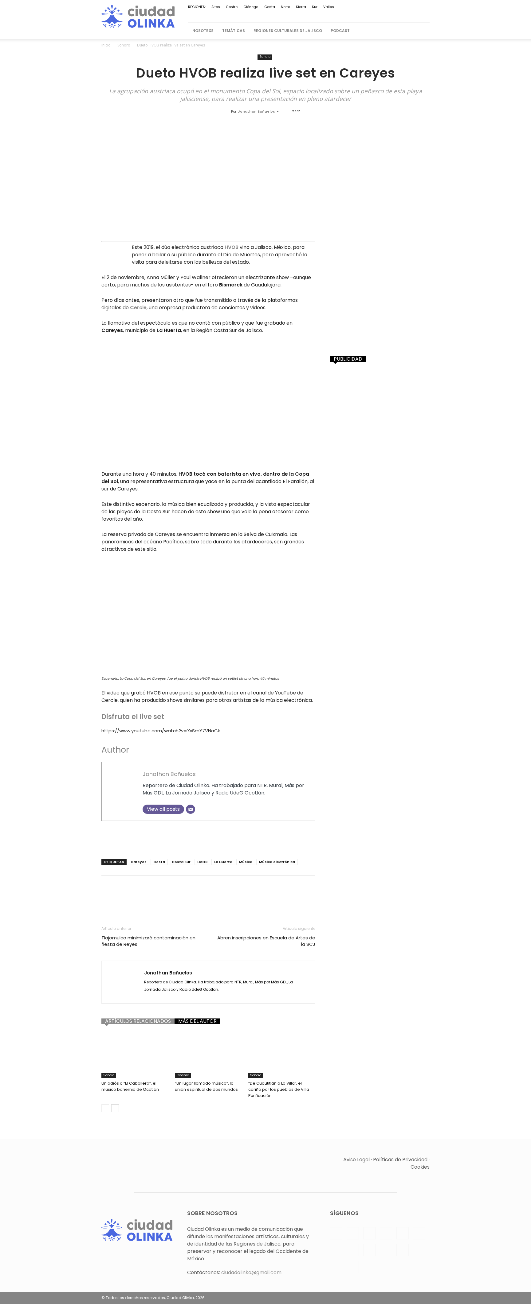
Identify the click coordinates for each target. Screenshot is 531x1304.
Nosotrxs (203, 30)
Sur (314, 6)
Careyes (139, 861)
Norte (285, 6)
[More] (249, 899)
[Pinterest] (333, 14)
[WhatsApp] (394, 14)
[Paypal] (323, 14)
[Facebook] (293, 14)
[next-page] (115, 1108)
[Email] (190, 809)
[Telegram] (364, 14)
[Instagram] (303, 14)
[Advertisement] (208, 838)
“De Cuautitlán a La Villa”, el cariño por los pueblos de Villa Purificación (278, 1089)
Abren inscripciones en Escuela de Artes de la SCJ (266, 940)
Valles (328, 6)
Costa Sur (181, 861)
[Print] (206, 899)
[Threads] (425, 14)
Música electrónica (277, 861)
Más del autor (197, 1021)
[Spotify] (354, 14)
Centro (232, 6)
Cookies (420, 1166)
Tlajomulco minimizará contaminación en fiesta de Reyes (148, 940)
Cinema (183, 1075)
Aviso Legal (356, 1159)
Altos (215, 6)
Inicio (106, 45)
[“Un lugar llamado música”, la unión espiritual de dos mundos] (208, 1055)
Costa (269, 6)
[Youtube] (404, 14)
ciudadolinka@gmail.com (251, 1272)
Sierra (301, 6)
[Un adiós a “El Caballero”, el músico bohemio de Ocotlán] (134, 1055)
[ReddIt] (178, 899)
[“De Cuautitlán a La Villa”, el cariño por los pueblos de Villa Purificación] (281, 1055)
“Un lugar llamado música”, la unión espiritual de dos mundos (206, 1086)
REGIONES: (197, 6)
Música (245, 861)
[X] (384, 14)
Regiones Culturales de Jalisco (288, 30)
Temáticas (233, 30)
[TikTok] (374, 14)
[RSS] (343, 14)
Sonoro (123, 45)
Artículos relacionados (138, 1021)
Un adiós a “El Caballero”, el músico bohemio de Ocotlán (130, 1086)
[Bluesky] (414, 14)
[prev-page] (105, 1108)
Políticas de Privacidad (400, 1159)
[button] (422, 30)
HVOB (202, 861)
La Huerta (223, 861)
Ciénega (250, 6)
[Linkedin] (313, 14)
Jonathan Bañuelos (256, 111)
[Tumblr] (220, 899)
